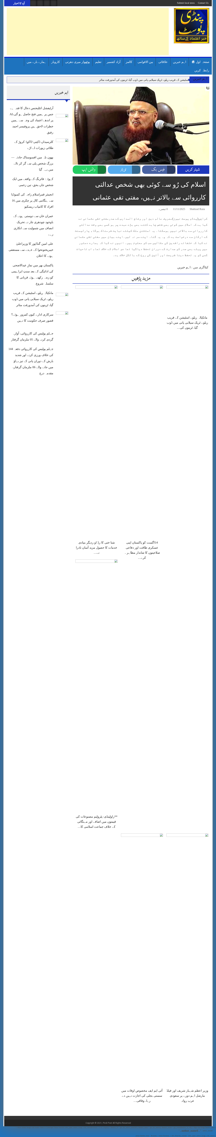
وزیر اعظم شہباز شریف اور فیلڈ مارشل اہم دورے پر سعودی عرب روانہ (187, 1095)
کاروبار (55, 62)
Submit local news (186, 3)
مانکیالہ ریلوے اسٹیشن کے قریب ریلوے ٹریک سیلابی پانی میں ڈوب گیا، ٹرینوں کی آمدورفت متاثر (152, 79)
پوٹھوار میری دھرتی (77, 62)
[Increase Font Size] (80, 209)
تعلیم (98, 62)
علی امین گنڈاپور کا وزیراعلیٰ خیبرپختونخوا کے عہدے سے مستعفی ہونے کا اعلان (31, 250)
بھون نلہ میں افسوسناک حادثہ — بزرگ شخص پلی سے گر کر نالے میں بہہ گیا (32, 163)
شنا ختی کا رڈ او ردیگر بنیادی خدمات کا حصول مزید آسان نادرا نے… (96, 547)
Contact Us (203, 3)
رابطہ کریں (201, 70)
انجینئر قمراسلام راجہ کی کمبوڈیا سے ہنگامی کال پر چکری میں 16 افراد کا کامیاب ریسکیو (32, 200)
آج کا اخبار (19, 3)
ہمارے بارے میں (36, 62)
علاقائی (163, 62)
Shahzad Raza (197, 209)
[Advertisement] (88, 31)
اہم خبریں (179, 62)
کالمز (129, 62)
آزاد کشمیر (113, 62)
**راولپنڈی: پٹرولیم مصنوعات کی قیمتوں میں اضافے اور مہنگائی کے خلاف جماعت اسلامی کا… (96, 821)
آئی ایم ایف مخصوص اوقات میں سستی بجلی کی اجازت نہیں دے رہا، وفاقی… (142, 1095)
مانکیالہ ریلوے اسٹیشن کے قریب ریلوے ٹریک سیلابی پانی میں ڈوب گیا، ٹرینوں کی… (187, 322)
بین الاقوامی (145, 62)
